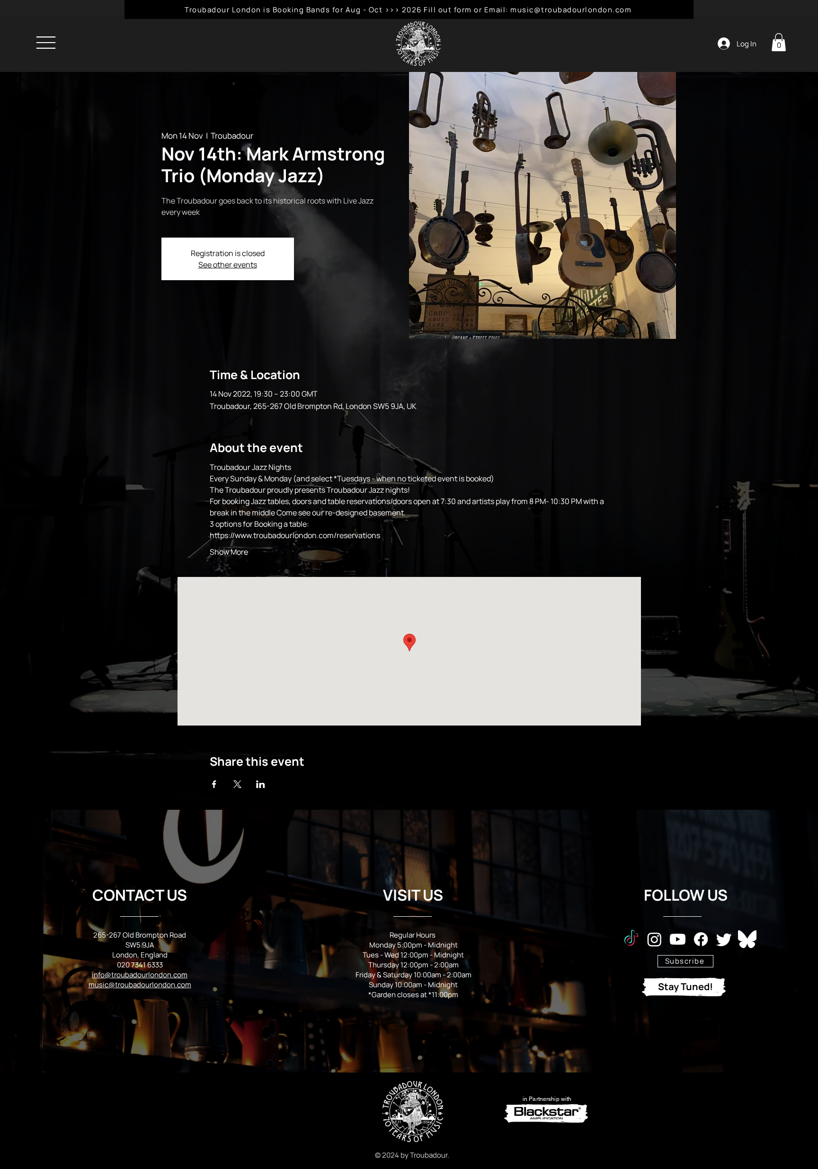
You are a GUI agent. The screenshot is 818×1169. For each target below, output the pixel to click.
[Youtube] (677, 939)
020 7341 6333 (140, 965)
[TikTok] (631, 939)
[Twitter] (724, 939)
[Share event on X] (237, 784)
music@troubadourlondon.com (140, 985)
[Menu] (45, 42)
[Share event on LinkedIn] (260, 784)
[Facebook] (701, 939)
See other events (227, 264)
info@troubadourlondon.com (139, 975)
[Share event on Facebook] (214, 784)
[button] (778, 42)
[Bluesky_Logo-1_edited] (747, 939)
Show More (229, 552)
